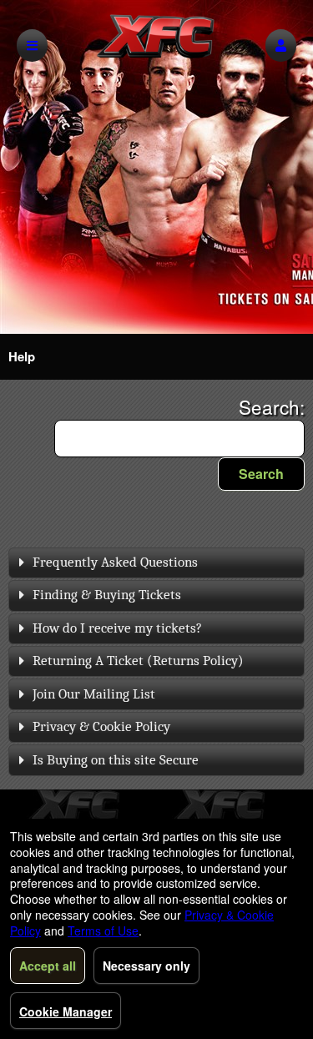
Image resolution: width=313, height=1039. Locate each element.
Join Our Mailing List (94, 694)
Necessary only (146, 965)
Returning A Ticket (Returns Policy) (138, 660)
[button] (280, 45)
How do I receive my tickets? (117, 628)
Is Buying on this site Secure (116, 760)
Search (261, 473)
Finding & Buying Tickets (107, 595)
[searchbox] (179, 438)
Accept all (47, 965)
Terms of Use (103, 930)
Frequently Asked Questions (115, 562)
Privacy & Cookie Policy (101, 726)
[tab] (156, 562)
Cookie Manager (65, 1011)
